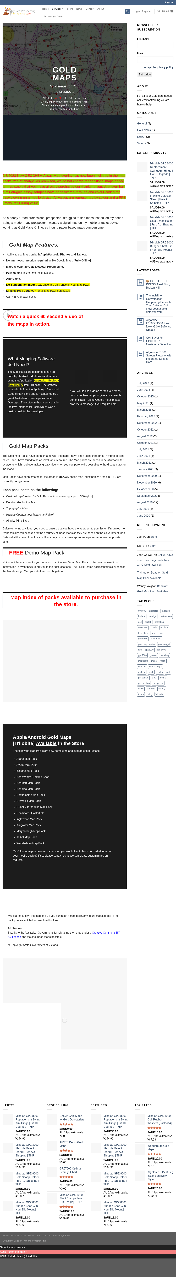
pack (151, 672)
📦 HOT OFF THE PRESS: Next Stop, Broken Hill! (158, 284)
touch (141, 694)
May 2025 (143, 403)
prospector (158, 683)
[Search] (127, 11)
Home (45, 8)
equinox (164, 627)
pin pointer (143, 677)
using (149, 694)
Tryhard (141, 572)
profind (163, 677)
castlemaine (166, 616)
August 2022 (145, 436)
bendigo (152, 616)
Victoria (159, 694)
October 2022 (145, 429)
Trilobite (36, 385)
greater (153, 655)
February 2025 (146, 416)
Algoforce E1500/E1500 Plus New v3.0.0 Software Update (158, 325)
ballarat (141, 616)
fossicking (143, 633)
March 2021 (144, 462)
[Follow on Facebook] (165, 3)
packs (160, 672)
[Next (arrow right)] (13, 1271)
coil (140, 622)
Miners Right (155, 666)
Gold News (144, 130)
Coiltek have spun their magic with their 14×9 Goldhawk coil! (155, 559)
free (153, 633)
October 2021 (145, 442)
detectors (142, 627)
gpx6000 (149, 649)
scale (141, 688)
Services (57, 8)
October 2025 (145, 396)
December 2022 (147, 422)
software (151, 688)
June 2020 (143, 515)
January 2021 (145, 469)
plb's (154, 677)
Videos (141, 143)
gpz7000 (142, 655)
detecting (159, 622)
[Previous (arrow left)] (3, 1271)
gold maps (156, 638)
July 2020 (143, 509)
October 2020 (145, 489)
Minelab (142, 666)
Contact (90, 8)
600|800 (142, 611)
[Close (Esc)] (3, 1261)
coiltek (148, 622)
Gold (161, 633)
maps (154, 661)
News (79, 8)
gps (140, 649)
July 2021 (143, 449)
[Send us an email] (168, 3)
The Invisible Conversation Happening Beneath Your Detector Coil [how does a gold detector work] (158, 303)
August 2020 (145, 502)
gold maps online (146, 644)
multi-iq (141, 672)
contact (58, 855)
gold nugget (164, 644)
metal (163, 661)
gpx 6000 (161, 649)
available (166, 611)
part (168, 672)
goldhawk (142, 638)
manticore (143, 661)
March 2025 (144, 409)
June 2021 (143, 456)
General (142, 123)
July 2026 (143, 383)
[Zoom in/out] (33, 1261)
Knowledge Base (53, 16)
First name (143, 38)
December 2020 (147, 475)
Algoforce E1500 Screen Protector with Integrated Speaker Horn (159, 357)
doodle (154, 627)
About (100, 8)
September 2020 (147, 495)
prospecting (144, 683)
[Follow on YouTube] (172, 3)
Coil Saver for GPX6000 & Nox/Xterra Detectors (159, 341)
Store (70, 8)
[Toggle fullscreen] (23, 1261)
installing (164, 655)
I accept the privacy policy (157, 67)
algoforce (153, 611)
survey (161, 688)
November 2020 (147, 482)
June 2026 (143, 389)
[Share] (13, 1261)
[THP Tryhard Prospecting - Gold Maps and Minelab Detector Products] (20, 11)
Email (140, 53)
